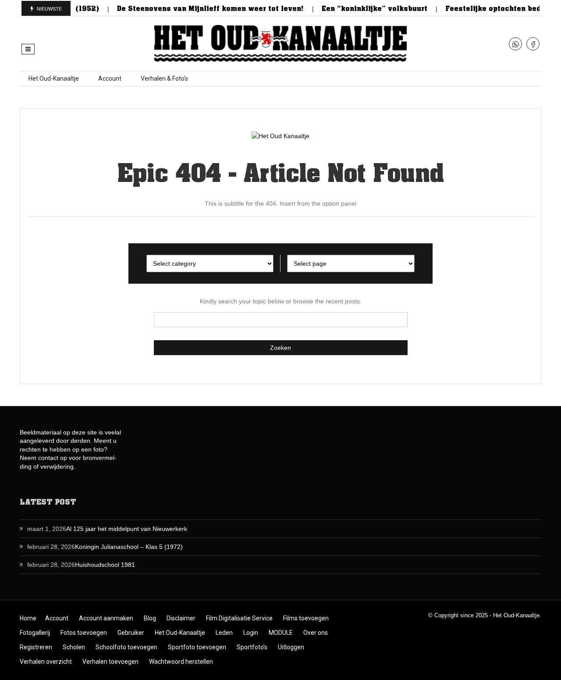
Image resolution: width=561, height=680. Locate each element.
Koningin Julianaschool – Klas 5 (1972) (129, 546)
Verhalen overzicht (46, 661)
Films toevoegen (306, 618)
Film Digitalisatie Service (239, 618)
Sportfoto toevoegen (197, 647)
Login (250, 632)
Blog (150, 618)
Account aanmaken (106, 618)
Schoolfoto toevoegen (126, 647)
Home (28, 618)
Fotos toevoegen (83, 632)
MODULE (281, 632)
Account (109, 78)
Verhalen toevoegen (110, 661)
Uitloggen (291, 647)
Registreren (36, 647)
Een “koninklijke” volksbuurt (366, 9)
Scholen (74, 647)
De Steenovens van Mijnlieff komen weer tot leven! (202, 9)
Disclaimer (181, 618)
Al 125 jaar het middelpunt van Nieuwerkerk (126, 528)
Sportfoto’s (252, 647)
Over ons (315, 632)
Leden (224, 632)
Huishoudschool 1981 (105, 564)
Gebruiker (130, 632)
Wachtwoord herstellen (181, 661)
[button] (28, 49)
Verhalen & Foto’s (164, 78)
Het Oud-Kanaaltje (53, 78)
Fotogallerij (35, 632)
